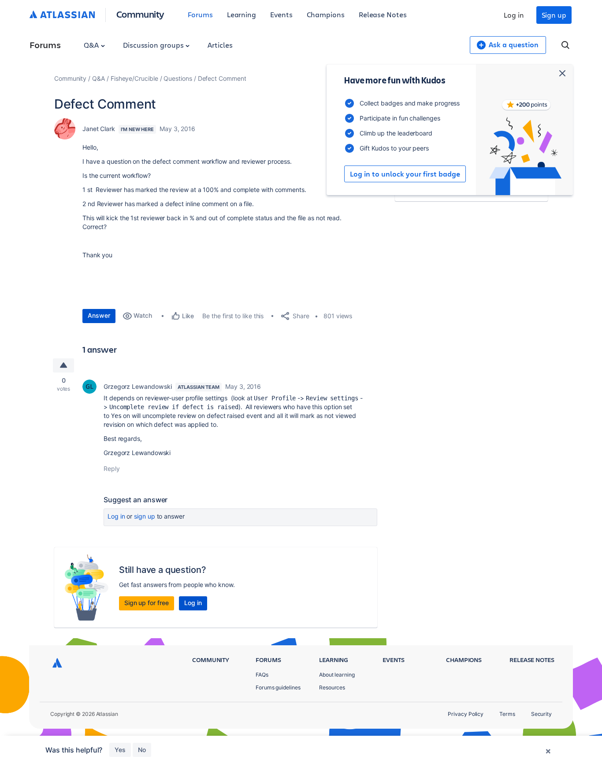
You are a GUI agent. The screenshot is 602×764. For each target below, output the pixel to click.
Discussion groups (154, 44)
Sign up (554, 14)
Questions (178, 78)
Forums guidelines (278, 687)
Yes (120, 749)
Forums (200, 14)
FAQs (262, 674)
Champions (326, 14)
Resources (332, 687)
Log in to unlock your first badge (405, 174)
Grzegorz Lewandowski (138, 386)
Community (140, 14)
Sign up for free (146, 602)
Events (281, 14)
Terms (507, 714)
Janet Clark (98, 128)
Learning (241, 14)
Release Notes (383, 14)
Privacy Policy (465, 714)
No (142, 749)
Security (541, 714)
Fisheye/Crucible (134, 78)
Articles (220, 44)
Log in (514, 14)
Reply (112, 468)
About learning (337, 674)
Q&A (92, 44)
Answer (99, 315)
